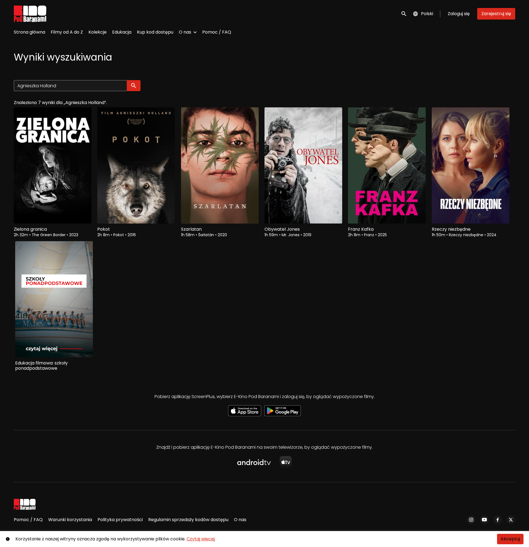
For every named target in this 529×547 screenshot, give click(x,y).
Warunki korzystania (70, 519)
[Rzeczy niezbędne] (470, 165)
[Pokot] (136, 165)
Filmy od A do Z (67, 32)
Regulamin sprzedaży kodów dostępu (188, 519)
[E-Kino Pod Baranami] (25, 504)
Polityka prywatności (120, 519)
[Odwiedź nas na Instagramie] (471, 519)
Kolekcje (97, 32)
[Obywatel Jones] (303, 165)
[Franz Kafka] (387, 165)
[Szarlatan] (220, 165)
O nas (185, 32)
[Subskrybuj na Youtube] (484, 519)
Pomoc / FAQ (216, 32)
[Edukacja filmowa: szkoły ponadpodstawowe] (54, 299)
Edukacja (121, 32)
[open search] (404, 14)
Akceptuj (510, 539)
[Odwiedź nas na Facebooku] (497, 519)
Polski (427, 13)
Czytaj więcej (201, 539)
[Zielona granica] (52, 165)
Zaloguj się (459, 13)
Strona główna (29, 32)
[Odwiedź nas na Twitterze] (510, 519)
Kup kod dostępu (155, 32)
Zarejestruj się (496, 13)
